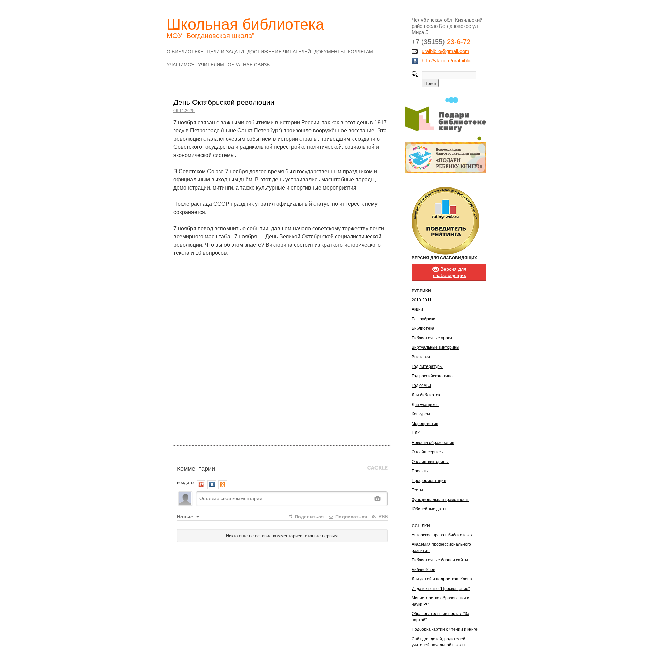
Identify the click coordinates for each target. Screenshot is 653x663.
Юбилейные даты (429, 509)
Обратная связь (249, 64)
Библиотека (423, 328)
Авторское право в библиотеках (442, 535)
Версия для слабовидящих (450, 272)
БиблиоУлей (423, 569)
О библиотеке (185, 51)
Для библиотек (426, 395)
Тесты (417, 490)
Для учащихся (425, 404)
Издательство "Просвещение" (441, 588)
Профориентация (429, 480)
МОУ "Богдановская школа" (210, 35)
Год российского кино (432, 376)
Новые (186, 516)
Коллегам (360, 51)
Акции (417, 309)
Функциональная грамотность (440, 499)
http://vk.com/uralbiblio (446, 61)
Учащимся (181, 64)
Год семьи (421, 385)
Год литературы (427, 366)
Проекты (420, 471)
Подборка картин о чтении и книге (445, 629)
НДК (416, 433)
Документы (329, 51)
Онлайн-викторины (430, 461)
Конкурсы (421, 414)
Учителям (211, 64)
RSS (382, 516)
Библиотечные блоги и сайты (440, 560)
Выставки (421, 357)
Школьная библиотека (245, 23)
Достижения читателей (279, 51)
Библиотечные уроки (432, 338)
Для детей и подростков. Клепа (442, 579)
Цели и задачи (225, 51)
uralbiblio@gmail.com (445, 51)
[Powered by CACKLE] (377, 468)
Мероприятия (425, 423)
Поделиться (308, 516)
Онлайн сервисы (428, 452)
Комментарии (196, 468)
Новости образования (433, 442)
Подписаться (350, 516)
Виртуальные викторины (435, 347)
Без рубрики (423, 319)
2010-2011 (422, 300)
